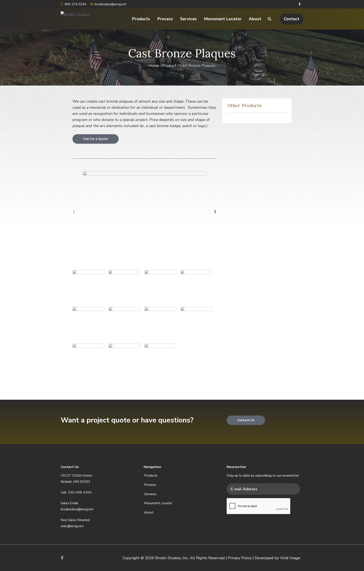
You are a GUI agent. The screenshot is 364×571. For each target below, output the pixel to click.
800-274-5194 (75, 4)
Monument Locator (158, 503)
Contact (291, 19)
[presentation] (73, 211)
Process (150, 485)
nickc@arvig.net (72, 526)
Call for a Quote (95, 139)
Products (151, 475)
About (149, 512)
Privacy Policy (240, 557)
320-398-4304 (80, 492)
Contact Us (245, 420)
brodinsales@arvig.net (111, 4)
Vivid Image (290, 557)
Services (150, 494)
